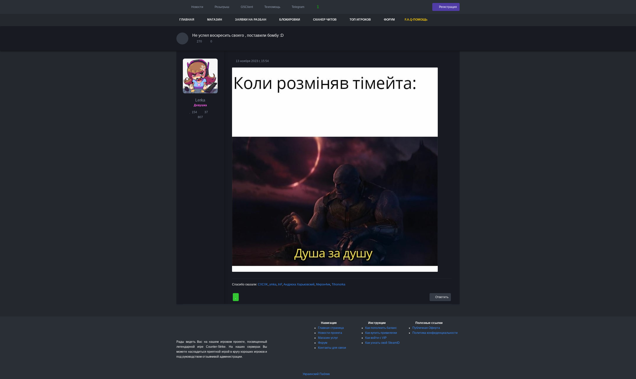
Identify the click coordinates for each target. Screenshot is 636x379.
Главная (186, 19)
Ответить (441, 297)
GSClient (246, 7)
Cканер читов (325, 19)
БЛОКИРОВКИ (289, 19)
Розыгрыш (221, 7)
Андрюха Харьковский (299, 284)
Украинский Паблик (316, 374)
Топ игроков (360, 19)
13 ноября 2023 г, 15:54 (252, 61)
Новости (197, 7)
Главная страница (331, 328)
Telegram (297, 7)
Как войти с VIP (376, 338)
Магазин (214, 19)
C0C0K (263, 284)
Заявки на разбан (250, 19)
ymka (273, 284)
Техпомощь (272, 7)
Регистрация (447, 7)
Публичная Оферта (426, 328)
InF (280, 284)
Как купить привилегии (381, 333)
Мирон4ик (323, 284)
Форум (389, 19)
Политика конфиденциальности (435, 333)
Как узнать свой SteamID (382, 343)
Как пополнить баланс (381, 328)
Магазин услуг (328, 338)
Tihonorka (338, 284)
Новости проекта (330, 333)
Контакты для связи (332, 347)
